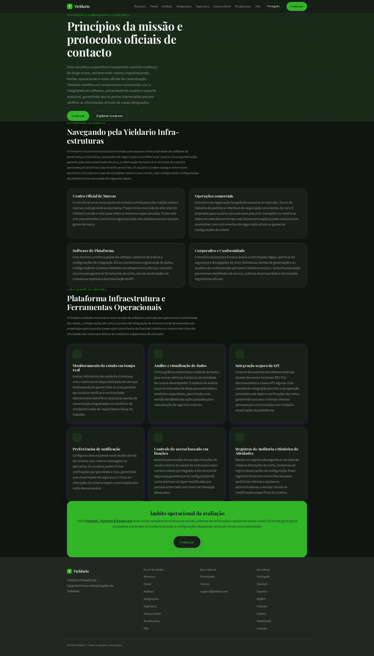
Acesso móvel (222, 6)
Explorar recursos (109, 116)
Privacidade (207, 577)
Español (262, 591)
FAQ (257, 6)
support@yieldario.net (214, 591)
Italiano (261, 614)
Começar (296, 6)
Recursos (140, 6)
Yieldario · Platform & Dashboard (109, 521)
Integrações (184, 6)
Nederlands (264, 621)
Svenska (262, 628)
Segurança (202, 6)
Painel (154, 6)
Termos (205, 584)
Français (262, 606)
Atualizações (243, 6)
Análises (167, 6)
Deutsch (262, 584)
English (261, 599)
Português (273, 6)
